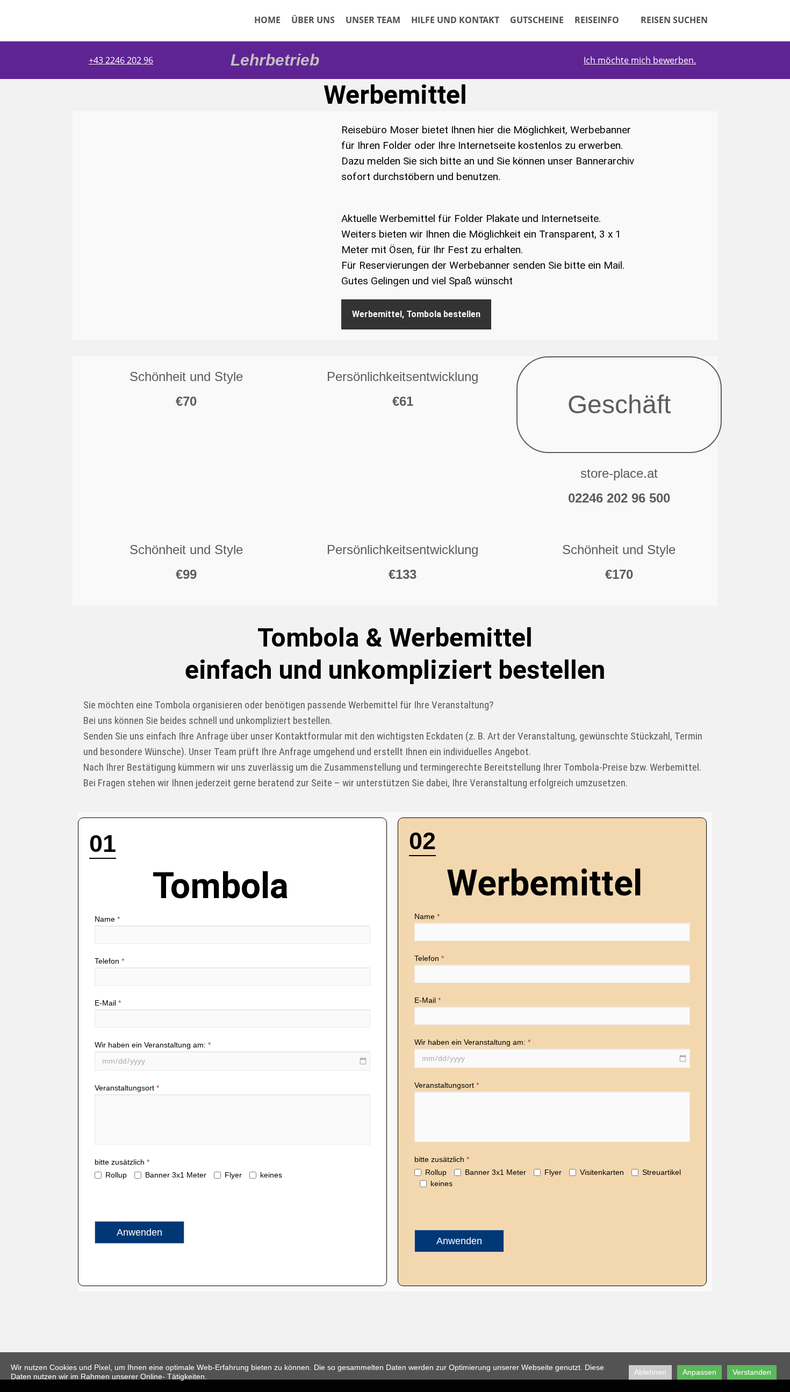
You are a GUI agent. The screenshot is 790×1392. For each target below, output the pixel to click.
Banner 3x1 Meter (175, 1175)
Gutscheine (537, 20)
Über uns (313, 20)
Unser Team (373, 20)
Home (267, 20)
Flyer (233, 1175)
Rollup (116, 1175)
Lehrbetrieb (275, 60)
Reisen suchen (669, 20)
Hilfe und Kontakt (455, 20)
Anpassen (699, 1372)
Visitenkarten (602, 1172)
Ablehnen (650, 1372)
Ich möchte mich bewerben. (640, 60)
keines (271, 1175)
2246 (116, 60)
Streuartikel (661, 1172)
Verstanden (751, 1372)
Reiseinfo (596, 20)
